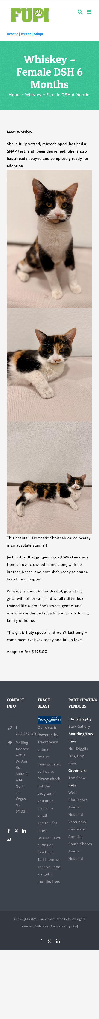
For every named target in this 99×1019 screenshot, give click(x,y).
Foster (26, 33)
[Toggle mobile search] (80, 11)
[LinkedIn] (24, 831)
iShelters (45, 852)
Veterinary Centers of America (77, 829)
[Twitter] (16, 831)
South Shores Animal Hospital (80, 851)
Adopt (38, 33)
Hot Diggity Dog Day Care (78, 755)
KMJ (75, 926)
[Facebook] (9, 831)
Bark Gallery (79, 726)
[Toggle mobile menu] (89, 11)
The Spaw (77, 778)
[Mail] (9, 839)
